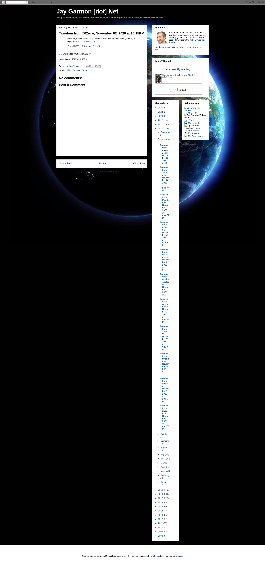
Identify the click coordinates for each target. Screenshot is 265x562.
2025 (160, 107)
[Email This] (87, 66)
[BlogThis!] (90, 66)
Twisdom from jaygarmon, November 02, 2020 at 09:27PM (164, 417)
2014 (160, 510)
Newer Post (65, 163)
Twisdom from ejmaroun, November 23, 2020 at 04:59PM (164, 233)
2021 (160, 124)
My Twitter (191, 120)
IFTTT (68, 70)
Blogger (179, 556)
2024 (160, 112)
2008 (160, 536)
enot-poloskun (157, 556)
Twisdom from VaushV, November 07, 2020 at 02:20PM (164, 338)
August (164, 447)
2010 (160, 527)
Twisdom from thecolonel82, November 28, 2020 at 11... (164, 154)
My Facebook (192, 130)
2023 (160, 116)
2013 (160, 515)
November (166, 139)
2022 (160, 120)
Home (102, 163)
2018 (160, 494)
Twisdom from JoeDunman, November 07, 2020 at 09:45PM (164, 310)
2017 (160, 498)
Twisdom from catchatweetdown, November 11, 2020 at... (164, 284)
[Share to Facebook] (96, 66)
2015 (160, 506)
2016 (160, 502)
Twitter (84, 70)
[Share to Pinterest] (99, 66)
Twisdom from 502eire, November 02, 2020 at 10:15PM (164, 390)
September (166, 441)
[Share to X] (93, 66)
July (163, 454)
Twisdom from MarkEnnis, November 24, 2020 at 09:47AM (164, 206)
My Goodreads (195, 136)
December (166, 132)
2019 (160, 490)
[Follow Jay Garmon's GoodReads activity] (185, 136)
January (164, 482)
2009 (160, 531)
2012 (160, 519)
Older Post (139, 163)
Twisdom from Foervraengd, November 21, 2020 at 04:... (164, 259)
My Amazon (194, 133)
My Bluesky (191, 113)
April (163, 467)
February (165, 475)
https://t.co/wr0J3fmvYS (84, 41)
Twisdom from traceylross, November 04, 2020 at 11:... (164, 363)
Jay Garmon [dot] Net (87, 11)
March (164, 471)
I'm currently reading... (178, 69)
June (163, 458)
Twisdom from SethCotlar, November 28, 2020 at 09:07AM (164, 179)
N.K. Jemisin (168, 77)
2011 (160, 523)
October (164, 434)
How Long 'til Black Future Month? (178, 75)
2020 (160, 128)
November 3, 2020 (91, 46)
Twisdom (76, 70)
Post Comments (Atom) (108, 171)
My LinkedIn (194, 123)
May (163, 463)
